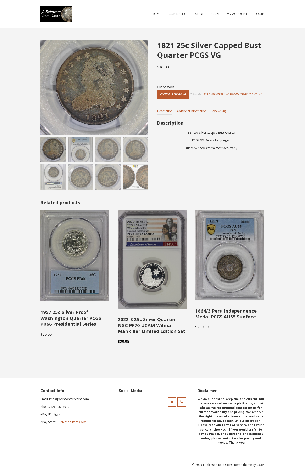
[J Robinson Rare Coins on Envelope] (172, 402)
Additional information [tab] (191, 111)
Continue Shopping (173, 94)
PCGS (206, 94)
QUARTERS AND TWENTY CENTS (229, 94)
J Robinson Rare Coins (72, 422)
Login (259, 14)
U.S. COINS (255, 94)
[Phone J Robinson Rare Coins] (181, 402)
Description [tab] (164, 111)
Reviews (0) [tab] (218, 111)
